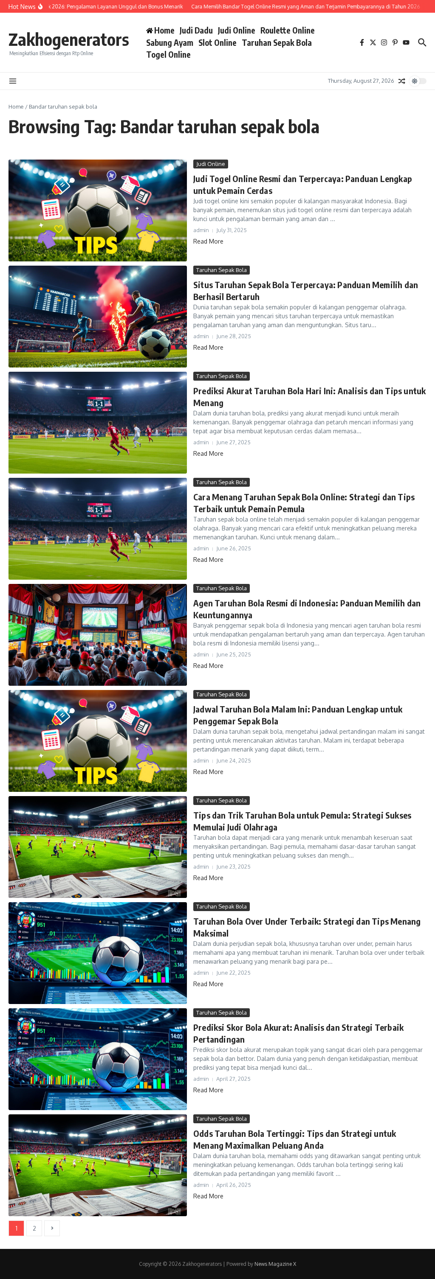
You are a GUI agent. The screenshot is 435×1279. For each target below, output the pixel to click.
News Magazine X (275, 1264)
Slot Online (217, 42)
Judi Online (236, 30)
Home (16, 106)
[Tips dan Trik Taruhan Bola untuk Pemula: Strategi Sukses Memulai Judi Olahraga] (97, 847)
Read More (208, 241)
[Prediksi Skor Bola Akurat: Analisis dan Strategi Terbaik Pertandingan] (97, 1059)
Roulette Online (287, 30)
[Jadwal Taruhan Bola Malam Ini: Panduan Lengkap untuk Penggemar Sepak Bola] (97, 741)
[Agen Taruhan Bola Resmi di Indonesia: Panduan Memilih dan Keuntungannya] (97, 635)
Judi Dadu (196, 30)
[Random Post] (401, 81)
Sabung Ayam (169, 42)
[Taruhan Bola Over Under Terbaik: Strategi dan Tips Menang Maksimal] (97, 953)
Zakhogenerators (68, 39)
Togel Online (168, 54)
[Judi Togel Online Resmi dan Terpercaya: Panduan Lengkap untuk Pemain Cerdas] (97, 210)
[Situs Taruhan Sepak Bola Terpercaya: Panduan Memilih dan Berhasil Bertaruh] (97, 316)
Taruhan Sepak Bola (277, 42)
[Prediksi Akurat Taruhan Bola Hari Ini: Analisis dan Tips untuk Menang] (97, 423)
